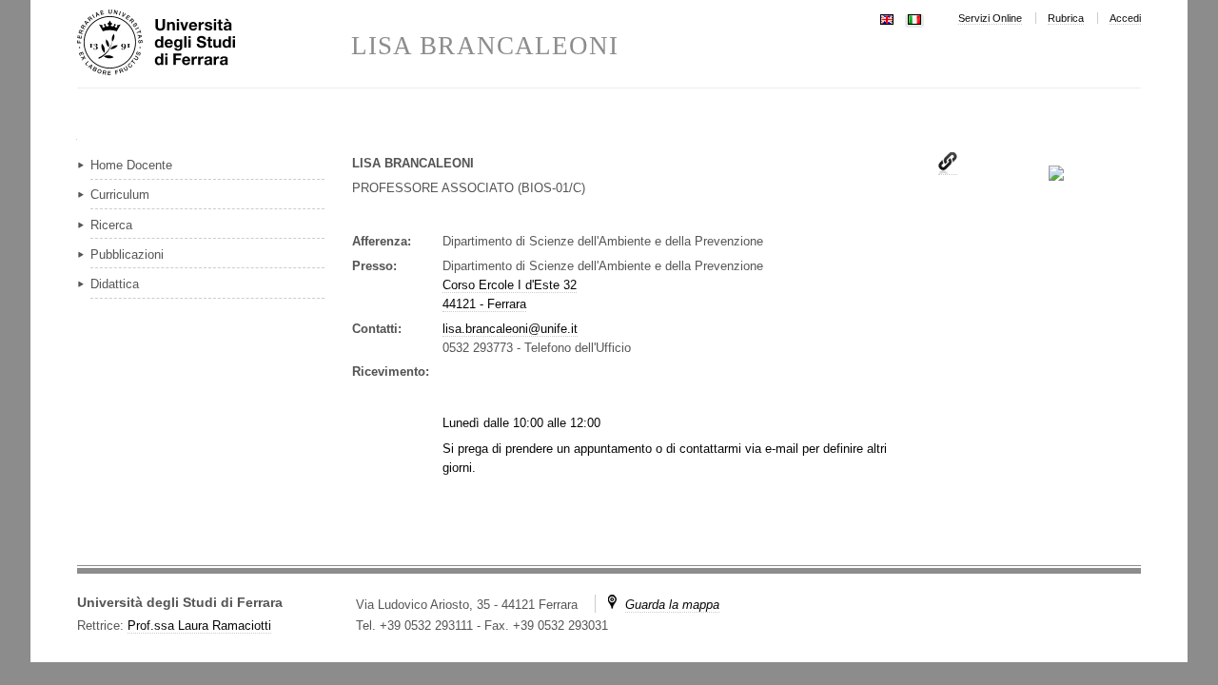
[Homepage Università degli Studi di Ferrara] (214, 44)
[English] (887, 17)
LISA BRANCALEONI (485, 46)
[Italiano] (914, 17)
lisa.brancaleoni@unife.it (510, 329)
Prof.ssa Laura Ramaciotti (199, 625)
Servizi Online (990, 18)
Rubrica (1066, 18)
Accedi (1125, 18)
